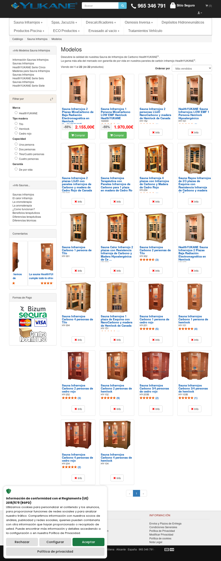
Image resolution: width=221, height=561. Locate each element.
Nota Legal (155, 542)
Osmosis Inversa (139, 22)
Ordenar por (162, 68)
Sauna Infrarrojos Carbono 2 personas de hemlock (116, 388)
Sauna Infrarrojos (28, 22)
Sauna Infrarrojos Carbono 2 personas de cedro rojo (77, 388)
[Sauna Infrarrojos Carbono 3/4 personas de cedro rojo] (156, 365)
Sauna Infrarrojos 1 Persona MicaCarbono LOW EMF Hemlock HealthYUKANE (115, 113)
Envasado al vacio (103, 31)
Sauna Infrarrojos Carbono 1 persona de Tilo (77, 250)
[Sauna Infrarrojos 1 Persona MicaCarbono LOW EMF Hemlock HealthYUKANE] (117, 90)
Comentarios (20, 233)
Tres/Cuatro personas (31, 154)
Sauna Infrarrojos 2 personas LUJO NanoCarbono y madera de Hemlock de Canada (155, 113)
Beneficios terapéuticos (26, 213)
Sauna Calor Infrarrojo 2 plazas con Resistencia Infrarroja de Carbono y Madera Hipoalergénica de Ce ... (117, 253)
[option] (41, 263)
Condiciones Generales (163, 527)
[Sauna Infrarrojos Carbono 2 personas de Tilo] (156, 228)
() (157, 260)
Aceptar (88, 542)
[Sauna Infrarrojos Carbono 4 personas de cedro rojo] (78, 435)
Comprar (79, 135)
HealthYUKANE (28, 113)
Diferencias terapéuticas (27, 216)
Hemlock (24, 128)
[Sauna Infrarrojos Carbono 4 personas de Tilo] (78, 297)
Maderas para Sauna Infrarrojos (31, 71)
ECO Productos (66, 31)
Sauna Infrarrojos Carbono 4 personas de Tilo (77, 319)
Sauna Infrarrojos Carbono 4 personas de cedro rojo (77, 457)
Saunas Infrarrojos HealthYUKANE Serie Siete (29, 83)
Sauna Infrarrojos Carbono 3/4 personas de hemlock (193, 388)
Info (157, 132)
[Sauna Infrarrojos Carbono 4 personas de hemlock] (117, 435)
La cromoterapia (22, 201)
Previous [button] (17, 261)
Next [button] (49, 261)
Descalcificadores (101, 22)
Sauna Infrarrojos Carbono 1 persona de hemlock (193, 319)
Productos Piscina (29, 31)
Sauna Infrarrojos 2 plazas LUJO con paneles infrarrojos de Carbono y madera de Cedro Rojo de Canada (77, 184)
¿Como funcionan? (24, 209)
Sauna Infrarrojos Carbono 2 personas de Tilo (155, 250)
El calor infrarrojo (23, 198)
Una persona (26, 144)
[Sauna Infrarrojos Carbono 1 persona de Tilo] (78, 228)
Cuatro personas (29, 159)
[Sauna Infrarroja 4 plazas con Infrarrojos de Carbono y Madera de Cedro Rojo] (156, 159)
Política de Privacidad (162, 530)
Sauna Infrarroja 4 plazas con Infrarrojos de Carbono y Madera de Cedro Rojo (154, 182)
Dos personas (27, 149)
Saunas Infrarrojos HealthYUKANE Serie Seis (28, 76)
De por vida (26, 169)
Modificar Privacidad (161, 534)
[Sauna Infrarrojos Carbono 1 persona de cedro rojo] (156, 297)
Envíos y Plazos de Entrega (165, 523)
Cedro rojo (25, 133)
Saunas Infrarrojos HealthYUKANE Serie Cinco (29, 65)
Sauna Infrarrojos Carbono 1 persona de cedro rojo (154, 319)
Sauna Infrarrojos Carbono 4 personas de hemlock (116, 457)
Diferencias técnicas (24, 220)
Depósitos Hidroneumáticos (183, 22)
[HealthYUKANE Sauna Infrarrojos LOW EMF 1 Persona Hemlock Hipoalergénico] (195, 90)
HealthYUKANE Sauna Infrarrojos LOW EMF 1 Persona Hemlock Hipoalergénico (193, 113)
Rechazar (22, 542)
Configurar (55, 542)
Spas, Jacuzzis (64, 22)
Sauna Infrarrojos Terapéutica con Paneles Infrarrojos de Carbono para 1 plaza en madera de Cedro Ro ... (116, 185)
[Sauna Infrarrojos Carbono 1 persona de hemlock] (195, 297)
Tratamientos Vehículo (145, 31)
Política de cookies (160, 538)
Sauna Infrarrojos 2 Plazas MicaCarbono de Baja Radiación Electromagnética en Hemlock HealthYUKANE (77, 116)
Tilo (21, 124)
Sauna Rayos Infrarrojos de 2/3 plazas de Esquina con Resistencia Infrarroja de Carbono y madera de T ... (194, 185)
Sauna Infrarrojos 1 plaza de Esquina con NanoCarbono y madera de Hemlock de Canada (116, 320)
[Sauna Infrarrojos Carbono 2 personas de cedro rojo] (78, 366)
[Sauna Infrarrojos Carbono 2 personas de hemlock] (117, 366)
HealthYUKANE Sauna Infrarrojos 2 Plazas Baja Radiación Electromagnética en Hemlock (193, 253)
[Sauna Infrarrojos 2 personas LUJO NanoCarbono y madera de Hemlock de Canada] (156, 90)
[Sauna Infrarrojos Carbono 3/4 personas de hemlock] (195, 365)
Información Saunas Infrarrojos (31, 59)
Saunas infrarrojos (23, 194)
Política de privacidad (55, 551)
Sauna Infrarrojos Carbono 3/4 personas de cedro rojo (154, 388)
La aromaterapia (22, 205)
